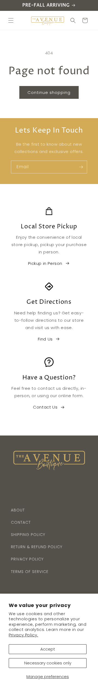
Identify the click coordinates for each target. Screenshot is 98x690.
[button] (11, 20)
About (18, 510)
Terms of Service (29, 571)
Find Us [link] (45, 339)
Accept (47, 649)
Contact (21, 522)
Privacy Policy (27, 559)
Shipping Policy (28, 534)
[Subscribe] (81, 167)
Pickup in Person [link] (45, 263)
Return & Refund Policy (36, 547)
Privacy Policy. (23, 635)
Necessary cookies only (47, 663)
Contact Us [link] (45, 407)
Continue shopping (49, 92)
